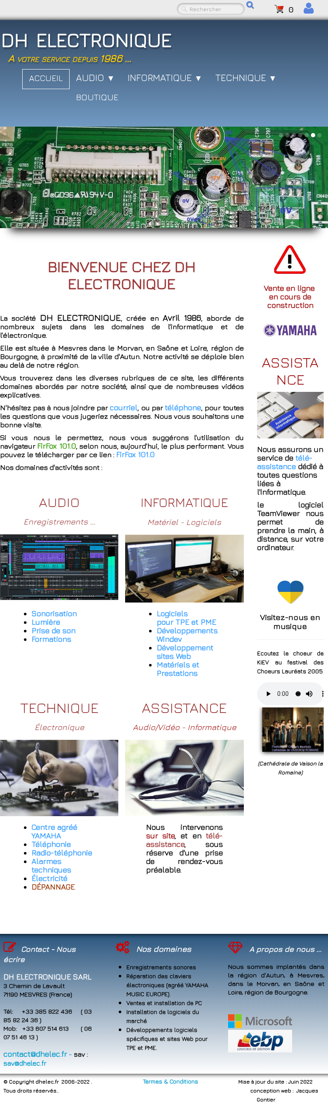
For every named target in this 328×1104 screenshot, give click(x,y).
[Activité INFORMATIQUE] (184, 567)
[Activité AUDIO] (59, 566)
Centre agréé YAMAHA (54, 831)
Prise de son (54, 630)
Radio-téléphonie (62, 852)
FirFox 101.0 (135, 454)
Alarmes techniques (51, 865)
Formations (51, 639)
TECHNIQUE (246, 77)
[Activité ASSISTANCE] (184, 776)
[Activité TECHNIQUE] (59, 777)
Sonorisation (54, 613)
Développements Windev (187, 634)
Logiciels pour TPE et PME (186, 617)
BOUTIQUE (97, 97)
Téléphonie (51, 844)
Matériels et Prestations (178, 669)
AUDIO (95, 77)
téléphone (183, 407)
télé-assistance (285, 462)
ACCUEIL (46, 78)
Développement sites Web (185, 652)
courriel (124, 407)
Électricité (49, 878)
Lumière (46, 621)
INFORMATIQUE (165, 77)
